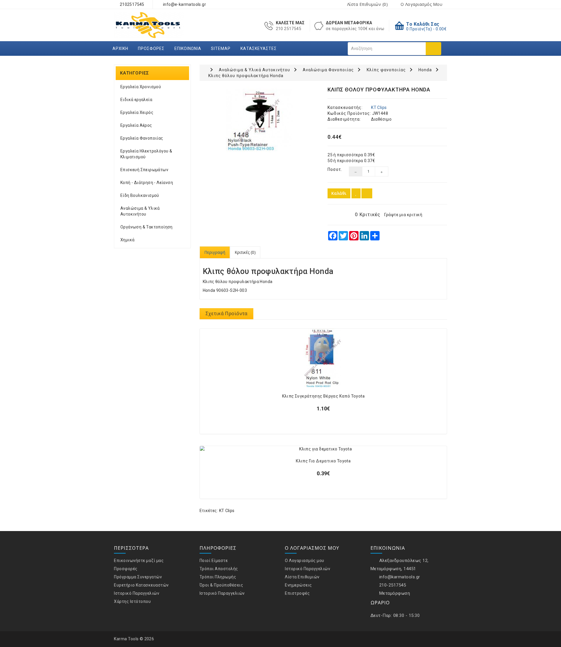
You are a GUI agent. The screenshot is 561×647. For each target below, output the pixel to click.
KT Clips (379, 107)
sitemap (221, 48)
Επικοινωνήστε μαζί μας (139, 560)
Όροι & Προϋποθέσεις (221, 585)
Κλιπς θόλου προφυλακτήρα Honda (245, 75)
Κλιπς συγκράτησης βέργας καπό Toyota (323, 396)
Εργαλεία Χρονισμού (140, 86)
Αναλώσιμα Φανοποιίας (328, 69)
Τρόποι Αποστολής (219, 568)
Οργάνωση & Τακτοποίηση (146, 227)
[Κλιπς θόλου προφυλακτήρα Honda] (259, 120)
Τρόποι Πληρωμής (218, 577)
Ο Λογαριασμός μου (304, 560)
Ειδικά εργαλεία (136, 99)
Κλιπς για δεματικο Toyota (323, 461)
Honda (425, 69)
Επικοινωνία (187, 48)
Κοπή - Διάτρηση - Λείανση (146, 182)
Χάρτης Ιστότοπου (132, 601)
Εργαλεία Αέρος (136, 125)
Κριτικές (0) (245, 252)
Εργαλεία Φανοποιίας (141, 138)
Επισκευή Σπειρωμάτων (144, 169)
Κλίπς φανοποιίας (386, 69)
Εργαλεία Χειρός (136, 112)
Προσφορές (151, 48)
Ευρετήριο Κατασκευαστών (141, 585)
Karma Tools (126, 638)
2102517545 (131, 4)
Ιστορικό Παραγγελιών (136, 593)
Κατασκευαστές (258, 48)
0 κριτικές (367, 214)
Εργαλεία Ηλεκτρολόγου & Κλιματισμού (146, 154)
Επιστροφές (297, 593)
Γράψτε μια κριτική (403, 214)
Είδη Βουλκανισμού (139, 195)
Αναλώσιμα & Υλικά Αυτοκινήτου (140, 211)
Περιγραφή (214, 252)
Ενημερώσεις (298, 585)
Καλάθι (339, 193)
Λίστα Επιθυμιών (302, 577)
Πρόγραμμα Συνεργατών (138, 577)
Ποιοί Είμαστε (214, 560)
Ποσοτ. (334, 169)
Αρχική (120, 48)
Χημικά (127, 239)
